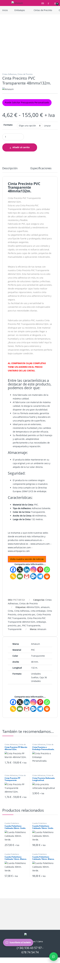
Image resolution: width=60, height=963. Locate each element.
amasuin (45, 607)
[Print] (47, 576)
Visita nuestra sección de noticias (27, 559)
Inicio (5, 10)
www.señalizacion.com (19, 547)
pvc (19, 625)
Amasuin (41, 629)
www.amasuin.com (40, 543)
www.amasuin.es (33, 540)
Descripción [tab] (9, 168)
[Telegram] (40, 576)
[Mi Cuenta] (49, 3)
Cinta (10, 610)
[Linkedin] (27, 570)
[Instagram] (33, 570)
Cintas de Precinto (43, 10)
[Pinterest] (40, 570)
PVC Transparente (31, 625)
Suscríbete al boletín (20, 942)
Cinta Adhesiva (21, 610)
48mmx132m (33, 607)
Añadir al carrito (21, 147)
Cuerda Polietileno (12, 823)
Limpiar (47, 125)
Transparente (15, 629)
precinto (12, 625)
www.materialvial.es (18, 543)
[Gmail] (27, 576)
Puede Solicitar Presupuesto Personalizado (27, 102)
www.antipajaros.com (19, 551)
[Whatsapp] (47, 570)
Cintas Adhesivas (9, 74)
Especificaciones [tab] (41, 168)
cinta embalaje (38, 610)
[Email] (20, 576)
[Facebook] (13, 570)
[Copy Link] (13, 576)
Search (43, 3)
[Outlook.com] (33, 576)
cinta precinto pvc (26, 614)
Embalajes (19, 10)
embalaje (41, 621)
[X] (20, 570)
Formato (8, 124)
